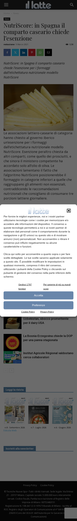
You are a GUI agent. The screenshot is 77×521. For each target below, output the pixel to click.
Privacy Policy (47, 311)
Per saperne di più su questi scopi (57, 286)
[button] (69, 210)
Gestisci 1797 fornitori (25, 286)
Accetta (38, 295)
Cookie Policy (28, 311)
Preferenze (38, 305)
